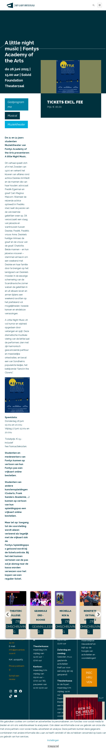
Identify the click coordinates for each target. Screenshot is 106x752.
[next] (98, 614)
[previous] (8, 614)
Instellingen (53, 740)
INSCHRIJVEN (89, 677)
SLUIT (101, 698)
